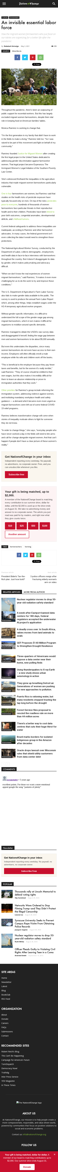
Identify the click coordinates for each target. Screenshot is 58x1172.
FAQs (3, 1027)
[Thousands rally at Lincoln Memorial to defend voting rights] (7, 894)
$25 (22, 526)
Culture (4, 17)
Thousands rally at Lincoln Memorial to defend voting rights (35, 893)
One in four (6, 193)
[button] (54, 4)
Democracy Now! (9, 1068)
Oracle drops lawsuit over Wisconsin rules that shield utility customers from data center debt (36, 753)
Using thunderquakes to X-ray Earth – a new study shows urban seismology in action (36, 672)
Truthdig (5, 1072)
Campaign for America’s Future (15, 1060)
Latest (4, 986)
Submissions (7, 1031)
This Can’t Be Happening (12, 1055)
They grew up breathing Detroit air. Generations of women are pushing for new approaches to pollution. (36, 686)
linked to (50, 212)
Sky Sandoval (20, 898)
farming (28, 547)
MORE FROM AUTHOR (34, 592)
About (4, 1014)
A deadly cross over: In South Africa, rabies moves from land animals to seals (36, 632)
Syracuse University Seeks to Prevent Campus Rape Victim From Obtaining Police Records (34, 923)
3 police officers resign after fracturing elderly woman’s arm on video (43, 579)
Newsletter (6, 982)
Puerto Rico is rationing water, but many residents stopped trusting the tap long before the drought (36, 699)
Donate (4, 1019)
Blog (3, 990)
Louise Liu (19, 915)
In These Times (8, 1085)
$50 (33, 526)
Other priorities (8, 390)
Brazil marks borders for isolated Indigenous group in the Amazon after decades (35, 740)
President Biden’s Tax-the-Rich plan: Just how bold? (13, 578)
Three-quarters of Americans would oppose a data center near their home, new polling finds (36, 659)
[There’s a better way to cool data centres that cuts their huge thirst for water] (8, 726)
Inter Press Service (9, 1076)
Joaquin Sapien (21, 930)
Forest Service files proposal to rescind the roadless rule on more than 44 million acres (35, 713)
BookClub (5, 994)
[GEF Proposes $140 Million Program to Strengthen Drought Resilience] (8, 645)
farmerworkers (16, 547)
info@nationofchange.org (34, 1134)
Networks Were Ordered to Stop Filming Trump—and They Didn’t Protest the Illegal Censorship (35, 908)
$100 (44, 526)
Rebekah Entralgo (11, 46)
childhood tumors (20, 219)
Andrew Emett (20, 955)
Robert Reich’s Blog (10, 1051)
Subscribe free (16, 474)
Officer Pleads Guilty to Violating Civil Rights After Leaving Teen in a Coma (35, 951)
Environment (14, 17)
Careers (4, 1023)
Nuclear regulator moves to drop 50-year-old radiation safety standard (34, 937)
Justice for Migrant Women (30, 153)
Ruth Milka (19, 942)
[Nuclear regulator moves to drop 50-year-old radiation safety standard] (8, 606)
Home (4, 978)
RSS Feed (5, 999)
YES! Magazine (8, 1081)
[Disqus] (29, 810)
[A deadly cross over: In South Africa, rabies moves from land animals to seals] (8, 633)
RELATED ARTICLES (11, 592)
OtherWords (16, 51)
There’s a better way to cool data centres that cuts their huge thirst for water (37, 726)
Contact (5, 1035)
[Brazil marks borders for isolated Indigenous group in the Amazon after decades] (8, 739)
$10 (10, 526)
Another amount (17, 534)
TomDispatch (7, 1064)
